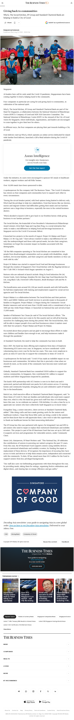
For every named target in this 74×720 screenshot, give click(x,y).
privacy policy (28, 710)
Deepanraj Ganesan (11, 30)
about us (7, 710)
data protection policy (63, 710)
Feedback (65, 542)
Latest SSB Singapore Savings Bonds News (52, 621)
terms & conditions (39, 710)
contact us (15, 710)
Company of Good (30, 534)
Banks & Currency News (26, 616)
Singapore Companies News (46, 616)
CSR (6, 534)
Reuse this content (50, 542)
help (21, 710)
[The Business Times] (35, 3)
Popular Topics (10, 616)
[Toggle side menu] (2, 2)
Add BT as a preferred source (59, 23)
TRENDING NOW (9, 576)
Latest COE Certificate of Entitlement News (17, 625)
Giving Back (15, 534)
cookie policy (51, 710)
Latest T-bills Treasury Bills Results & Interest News (19, 621)
